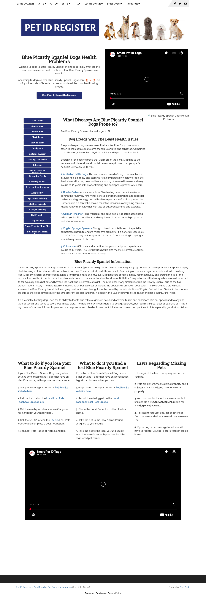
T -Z (76, 3)
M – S (65, 3)
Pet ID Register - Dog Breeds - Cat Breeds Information (44, 587)
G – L (53, 3)
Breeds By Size (93, 3)
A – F (41, 3)
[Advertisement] (59, 106)
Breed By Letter (25, 3)
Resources (132, 3)
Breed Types (114, 3)
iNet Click (184, 587)
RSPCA (55, 420)
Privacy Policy (114, 593)
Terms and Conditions (95, 593)
